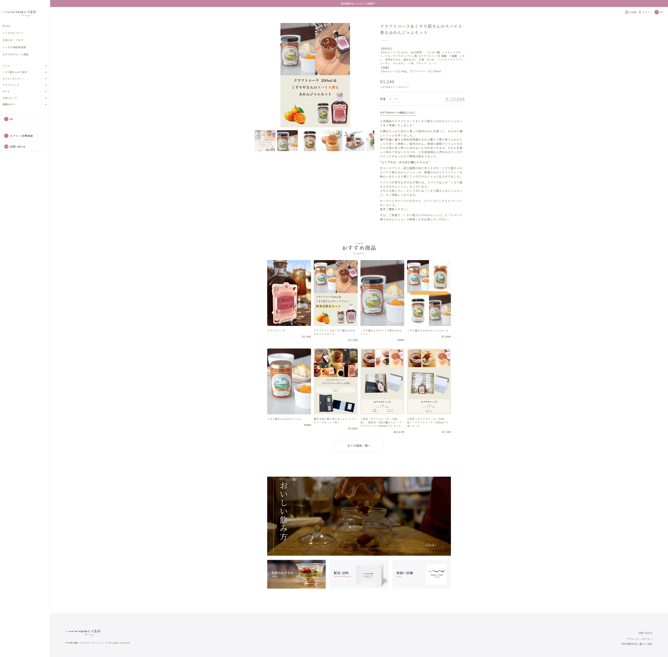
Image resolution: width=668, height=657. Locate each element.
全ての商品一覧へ (359, 446)
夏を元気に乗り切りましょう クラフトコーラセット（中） (335, 420)
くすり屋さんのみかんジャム (284, 419)
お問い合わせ (17, 146)
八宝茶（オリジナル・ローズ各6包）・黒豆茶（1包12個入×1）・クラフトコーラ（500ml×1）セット (381, 422)
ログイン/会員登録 (21, 136)
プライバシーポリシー (640, 639)
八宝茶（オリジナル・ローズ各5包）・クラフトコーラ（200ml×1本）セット (427, 422)
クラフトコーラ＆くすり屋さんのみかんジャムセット (334, 332)
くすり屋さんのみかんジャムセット (428, 330)
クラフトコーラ (276, 330)
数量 (383, 99)
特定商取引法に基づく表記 (637, 644)
